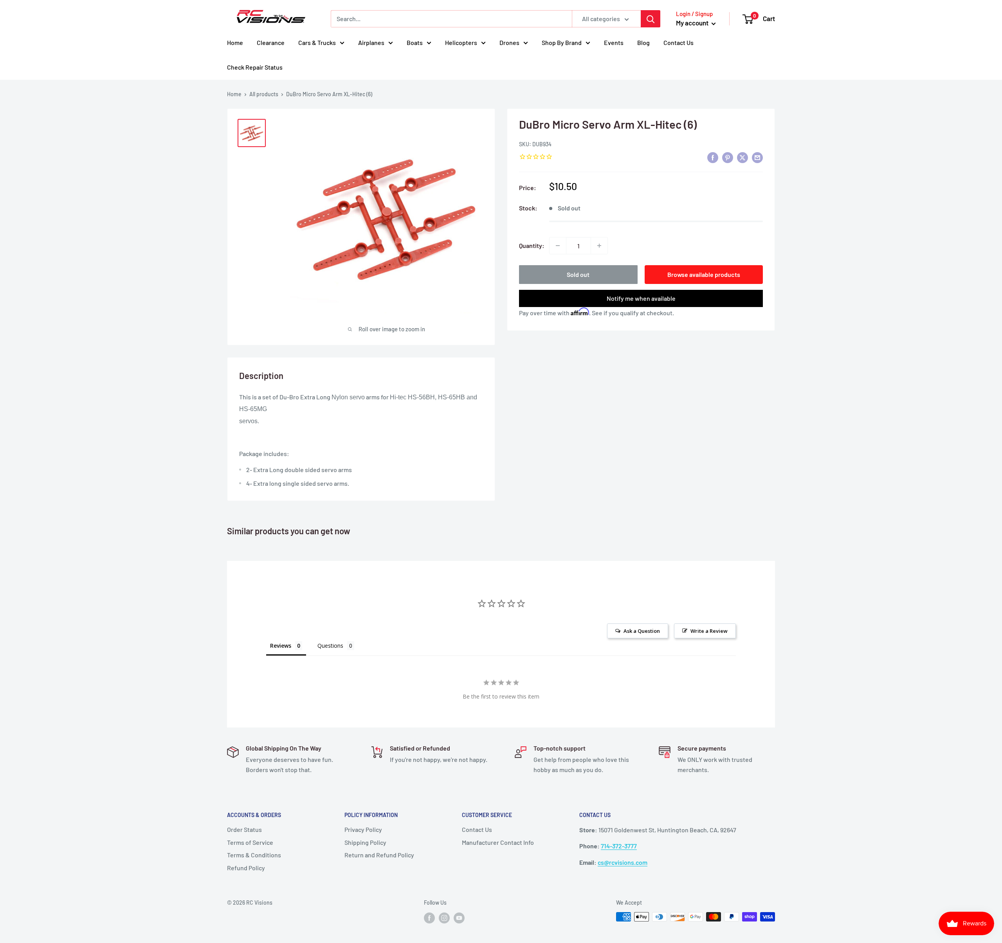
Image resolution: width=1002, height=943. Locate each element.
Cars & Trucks (317, 42)
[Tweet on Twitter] (742, 157)
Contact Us (678, 42)
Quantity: (531, 245)
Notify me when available (641, 298)
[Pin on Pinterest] (727, 157)
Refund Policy (246, 867)
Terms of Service (250, 842)
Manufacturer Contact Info (498, 842)
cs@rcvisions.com (622, 862)
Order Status (244, 829)
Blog (643, 42)
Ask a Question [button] (642, 630)
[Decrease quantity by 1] (558, 245)
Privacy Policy (363, 829)
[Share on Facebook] (712, 157)
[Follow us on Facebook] (429, 917)
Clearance (271, 42)
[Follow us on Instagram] (444, 917)
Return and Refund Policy (379, 855)
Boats (415, 42)
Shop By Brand (562, 42)
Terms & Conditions (254, 855)
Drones (509, 42)
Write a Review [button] (709, 630)
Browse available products (703, 274)
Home (235, 42)
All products (263, 94)
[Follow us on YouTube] (459, 917)
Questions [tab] (330, 645)
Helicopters (461, 42)
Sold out (578, 274)
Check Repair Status (255, 67)
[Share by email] (757, 157)
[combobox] (451, 18)
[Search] (650, 18)
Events (614, 42)
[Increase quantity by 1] (599, 245)
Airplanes (371, 42)
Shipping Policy (365, 842)
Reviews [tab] (280, 645)
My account (693, 23)
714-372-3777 (619, 846)
